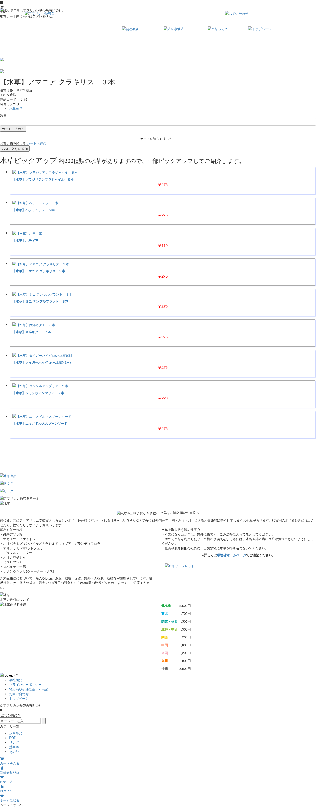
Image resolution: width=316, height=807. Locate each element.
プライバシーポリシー (25, 684)
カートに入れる (13, 128)
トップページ (19, 698)
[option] (158, 59)
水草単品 (15, 108)
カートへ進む (36, 143)
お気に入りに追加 (15, 148)
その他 (14, 751)
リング (14, 742)
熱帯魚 (14, 747)
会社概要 (15, 679)
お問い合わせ (19, 693)
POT (12, 737)
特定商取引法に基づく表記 (28, 689)
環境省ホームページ (231, 555)
